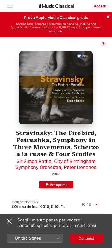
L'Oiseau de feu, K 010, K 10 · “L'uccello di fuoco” (53, 206)
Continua (86, 238)
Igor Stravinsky (25, 202)
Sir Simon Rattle (34, 161)
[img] (56, 6)
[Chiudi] (108, 16)
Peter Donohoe (80, 167)
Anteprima (58, 184)
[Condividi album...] (103, 44)
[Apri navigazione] (9, 6)
